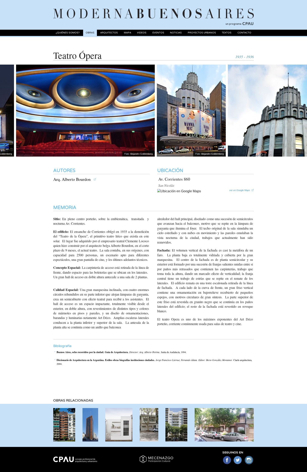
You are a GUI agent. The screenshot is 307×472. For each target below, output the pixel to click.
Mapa (127, 32)
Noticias (176, 32)
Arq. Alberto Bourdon (72, 179)
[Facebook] (226, 460)
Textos (226, 32)
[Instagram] (249, 460)
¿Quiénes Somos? (68, 32)
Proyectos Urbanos (202, 32)
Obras (90, 32)
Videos (141, 32)
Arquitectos (109, 32)
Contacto (244, 32)
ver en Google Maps (239, 190)
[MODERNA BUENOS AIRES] (153, 8)
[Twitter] (237, 460)
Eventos (158, 32)
